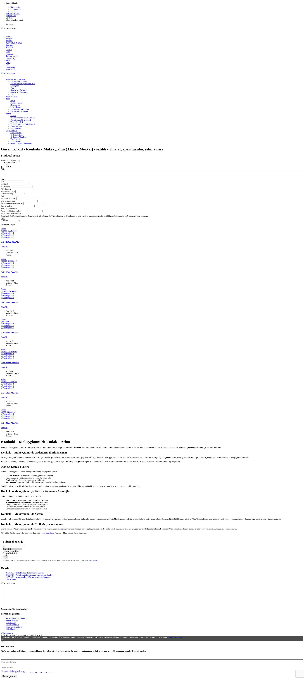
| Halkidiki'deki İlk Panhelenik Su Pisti (25, 573)
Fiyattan (4, 184)
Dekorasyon (15, 105)
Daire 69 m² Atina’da (9, 332)
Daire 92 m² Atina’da (9, 272)
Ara (3, 218)
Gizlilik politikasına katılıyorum (13, 671)
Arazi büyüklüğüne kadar (10, 211)
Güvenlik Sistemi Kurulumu (21, 143)
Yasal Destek (15, 141)
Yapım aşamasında (96, 216)
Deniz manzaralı (18, 216)
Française (9, 54)
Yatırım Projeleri (16, 122)
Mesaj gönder (9, 676)
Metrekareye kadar (8, 191)
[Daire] (10, 165)
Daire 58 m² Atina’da (9, 393)
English (8, 36)
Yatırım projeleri (12, 620)
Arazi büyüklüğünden (9, 208)
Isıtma (46, 216)
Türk (7, 65)
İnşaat (8, 99)
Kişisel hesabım (11, 629)
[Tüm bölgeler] (12, 549)
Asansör (6, 216)
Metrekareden (6, 189)
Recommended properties (15, 618)
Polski (8, 61)
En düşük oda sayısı (8, 198)
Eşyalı (38, 216)
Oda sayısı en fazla (8, 201)
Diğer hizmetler (11, 131)
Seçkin (145, 216)
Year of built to (6, 206)
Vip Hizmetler (15, 139)
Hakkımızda (15, 7)
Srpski (8, 63)
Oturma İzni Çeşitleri (18, 90)
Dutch (8, 52)
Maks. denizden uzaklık (10, 213)
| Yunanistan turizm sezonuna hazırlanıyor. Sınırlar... (29, 575)
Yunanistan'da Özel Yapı (19, 109)
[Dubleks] (10, 167)
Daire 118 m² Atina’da (10, 242)
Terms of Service (45, 672)
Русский (9, 41)
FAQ (12, 94)
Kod (2, 179)
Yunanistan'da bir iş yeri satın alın (23, 118)
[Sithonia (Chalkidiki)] (12, 553)
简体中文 (9, 47)
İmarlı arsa (120, 216)
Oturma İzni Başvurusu (19, 92)
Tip (2, 167)
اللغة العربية (10, 69)
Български (10, 45)
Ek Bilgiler (14, 86)
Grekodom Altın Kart (18, 137)
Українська (10, 67)
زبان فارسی (10, 58)
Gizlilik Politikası (93, 560)
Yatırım (8, 114)
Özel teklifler (10, 623)
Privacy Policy (34, 672)
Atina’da (4, 247)
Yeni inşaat (82, 216)
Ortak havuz (70, 216)
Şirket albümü (15, 9)
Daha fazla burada (175, 637)
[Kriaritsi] (12, 555)
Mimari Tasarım (16, 103)
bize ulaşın (50, 533)
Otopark (30, 216)
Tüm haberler (11, 579)
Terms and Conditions (14, 627)
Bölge (3, 169)
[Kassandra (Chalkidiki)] (12, 551)
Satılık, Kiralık (6, 161)
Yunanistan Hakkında (18, 82)
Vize (12, 88)
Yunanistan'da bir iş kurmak (20, 120)
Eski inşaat (109, 216)
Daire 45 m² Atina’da (9, 423)
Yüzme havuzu (57, 216)
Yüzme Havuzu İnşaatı (19, 111)
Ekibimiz (13, 11)
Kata (3, 196)
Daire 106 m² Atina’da (10, 363)
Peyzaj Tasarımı (16, 107)
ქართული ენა (12, 56)
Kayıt (5, 558)
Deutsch (9, 50)
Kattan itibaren (6, 194)
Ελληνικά (9, 38)
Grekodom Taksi (16, 135)
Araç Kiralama (15, 133)
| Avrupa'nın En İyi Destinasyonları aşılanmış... (28, 577)
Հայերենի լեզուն (14, 43)
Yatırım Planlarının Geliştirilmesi (22, 124)
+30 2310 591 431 (13, 14)
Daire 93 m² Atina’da (9, 302)
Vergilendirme (15, 128)
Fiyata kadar (5, 186)
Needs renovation (133, 216)
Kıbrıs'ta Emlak (11, 96)
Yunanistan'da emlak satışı (15, 79)
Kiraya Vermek (16, 126)
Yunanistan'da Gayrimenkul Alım (22, 84)
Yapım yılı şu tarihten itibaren (12, 203)
